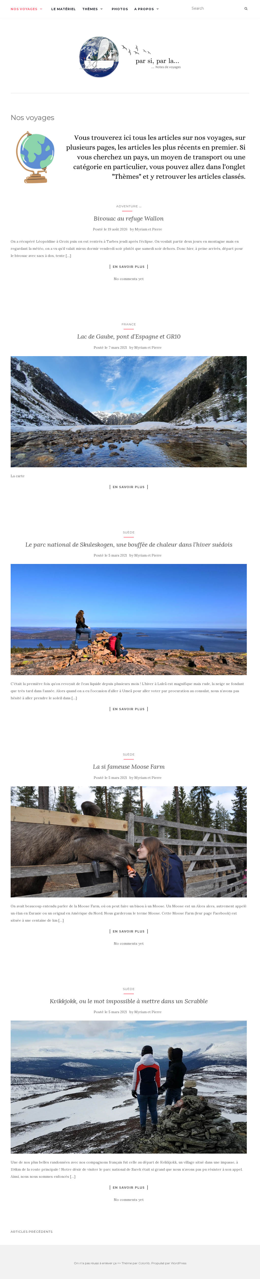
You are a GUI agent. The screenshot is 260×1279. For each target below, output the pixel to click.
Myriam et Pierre (148, 229)
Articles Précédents (32, 1231)
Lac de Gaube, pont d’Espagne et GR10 (129, 336)
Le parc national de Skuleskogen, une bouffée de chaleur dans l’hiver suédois (128, 544)
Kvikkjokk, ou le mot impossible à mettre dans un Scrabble (129, 1001)
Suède (129, 532)
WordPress (178, 1263)
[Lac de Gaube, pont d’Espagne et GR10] (129, 411)
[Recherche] (245, 8)
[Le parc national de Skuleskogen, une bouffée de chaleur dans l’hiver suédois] (129, 619)
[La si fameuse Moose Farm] (129, 841)
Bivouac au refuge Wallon (129, 218)
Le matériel (63, 9)
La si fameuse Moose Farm (129, 767)
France (129, 324)
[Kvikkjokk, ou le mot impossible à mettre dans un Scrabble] (129, 1087)
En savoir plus (129, 267)
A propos (144, 9)
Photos (120, 9)
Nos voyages (24, 9)
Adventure (127, 206)
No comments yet (129, 279)
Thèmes (90, 9)
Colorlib (144, 1263)
